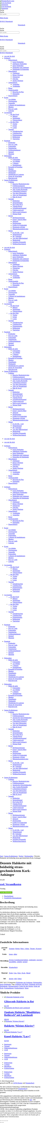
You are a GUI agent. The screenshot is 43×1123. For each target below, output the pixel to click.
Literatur (11, 111)
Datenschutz (8, 1063)
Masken (11, 107)
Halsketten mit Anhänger (21, 67)
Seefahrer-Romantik (19, 242)
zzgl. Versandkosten (10, 884)
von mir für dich (9, 56)
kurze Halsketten (18, 62)
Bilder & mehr (13, 157)
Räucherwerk (12, 178)
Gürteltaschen (17, 133)
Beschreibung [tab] (8, 896)
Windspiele (12, 172)
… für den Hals (13, 122)
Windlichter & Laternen (16, 174)
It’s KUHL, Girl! (18, 233)
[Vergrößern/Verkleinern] (1, 1120)
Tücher (15, 124)
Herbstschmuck (13, 986)
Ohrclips (15, 79)
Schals (15, 126)
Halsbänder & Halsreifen (21, 69)
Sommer (11, 199)
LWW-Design (17, 1083)
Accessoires (8, 112)
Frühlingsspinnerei (19, 186)
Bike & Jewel (17, 197)
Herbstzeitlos (17, 223)
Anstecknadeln (13, 90)
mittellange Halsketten (20, 451)
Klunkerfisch (13, 967)
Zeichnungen (12, 101)
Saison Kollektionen (11, 180)
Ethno (20, 979)
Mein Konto (4, 18)
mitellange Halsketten (20, 64)
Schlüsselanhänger (14, 150)
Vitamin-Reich (17, 206)
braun (11, 954)
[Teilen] (5, 1120)
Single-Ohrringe (18, 81)
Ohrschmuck (12, 71)
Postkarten (11, 142)
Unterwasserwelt (18, 210)
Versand (6, 1046)
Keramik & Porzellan (15, 167)
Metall (28, 973)
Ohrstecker (16, 77)
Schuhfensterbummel (19, 208)
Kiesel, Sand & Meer (19, 219)
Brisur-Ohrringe (18, 75)
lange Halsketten (18, 66)
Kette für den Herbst (26, 986)
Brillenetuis (16, 137)
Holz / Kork (21, 973)
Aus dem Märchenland (20, 238)
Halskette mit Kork (35, 984)
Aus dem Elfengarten (20, 193)
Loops (15, 127)
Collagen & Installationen (16, 105)
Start (1, 856)
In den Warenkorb (6, 892)
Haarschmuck (12, 96)
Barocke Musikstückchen (21, 184)
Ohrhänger (16, 73)
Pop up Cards (12, 109)
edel (15, 979)
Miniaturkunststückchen (20, 229)
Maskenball (16, 240)
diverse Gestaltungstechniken (18, 960)
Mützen (15, 116)
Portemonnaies (17, 135)
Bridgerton (16, 201)
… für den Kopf (13, 114)
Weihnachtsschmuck (19, 244)
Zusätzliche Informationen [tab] (12, 898)
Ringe (10, 88)
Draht (11, 973)
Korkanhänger (9, 988)
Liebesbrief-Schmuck (20, 191)
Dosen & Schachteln (15, 176)
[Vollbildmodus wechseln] (3, 1120)
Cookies (7, 1064)
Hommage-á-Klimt (19, 227)
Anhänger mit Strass (21, 984)
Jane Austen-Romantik (20, 189)
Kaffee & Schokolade (20, 225)
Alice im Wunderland (20, 195)
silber (15, 954)
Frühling (11, 182)
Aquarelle (11, 103)
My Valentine (17, 236)
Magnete (11, 154)
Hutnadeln (16, 94)
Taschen (11, 129)
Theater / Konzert (35, 949)
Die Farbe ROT (18, 204)
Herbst (10, 216)
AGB (6, 1050)
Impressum (7, 1044)
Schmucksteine (9, 1068)
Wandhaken (12, 171)
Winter (10, 231)
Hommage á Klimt (19, 757)
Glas (15, 973)
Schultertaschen (18, 131)
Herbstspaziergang (19, 218)
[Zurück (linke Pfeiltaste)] (1, 1122)
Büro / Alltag (24, 949)
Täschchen (16, 139)
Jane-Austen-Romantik (20, 719)
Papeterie (7, 141)
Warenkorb (21, 25)
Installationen (17, 165)
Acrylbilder (12, 99)
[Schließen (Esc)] (7, 1120)
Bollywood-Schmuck (20, 212)
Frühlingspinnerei (18, 716)
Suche (2, 10)
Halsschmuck (12, 60)
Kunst (6, 97)
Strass (26, 988)
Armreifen (16, 84)
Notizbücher (12, 148)
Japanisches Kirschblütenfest (22, 188)
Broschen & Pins (18, 92)
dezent (11, 979)
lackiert (25, 962)
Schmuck (7, 58)
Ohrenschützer (17, 120)
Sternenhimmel (17, 203)
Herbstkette (4, 986)
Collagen (15, 163)
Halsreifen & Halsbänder (21, 457)
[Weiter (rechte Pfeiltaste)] (3, 1122)
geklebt (19, 962)
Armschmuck (12, 82)
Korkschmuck (19, 988)
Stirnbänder (16, 118)
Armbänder (16, 86)
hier (31, 1100)
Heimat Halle (17, 214)
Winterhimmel (17, 234)
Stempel (11, 152)
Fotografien (12, 146)
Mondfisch (7, 1066)
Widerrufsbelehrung (10, 1048)
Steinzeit (15, 221)
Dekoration (8, 156)
